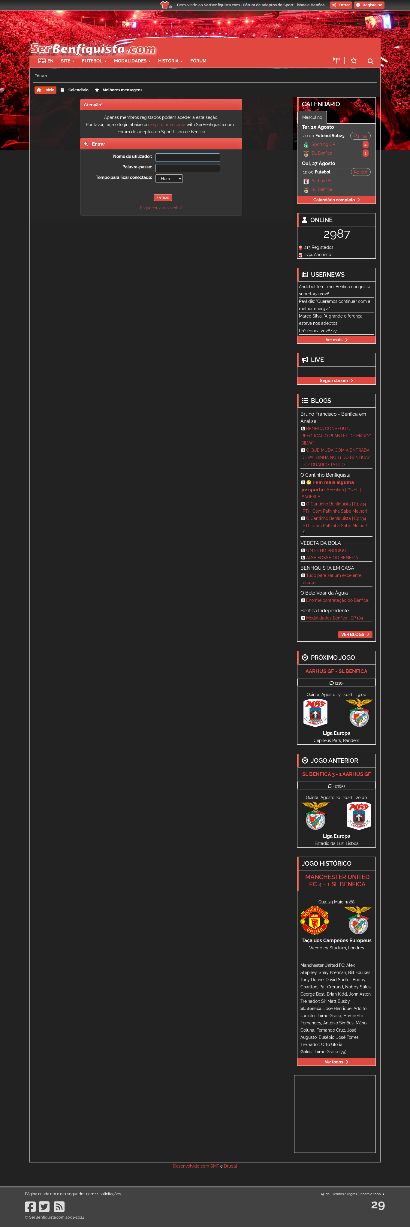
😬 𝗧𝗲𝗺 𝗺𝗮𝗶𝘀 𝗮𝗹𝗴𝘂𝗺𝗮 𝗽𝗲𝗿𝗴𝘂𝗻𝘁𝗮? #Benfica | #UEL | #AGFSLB (331, 489)
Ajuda (325, 1194)
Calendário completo (334, 199)
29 (378, 1204)
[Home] (92, 40)
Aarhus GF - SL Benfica (336, 671)
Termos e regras (344, 1194)
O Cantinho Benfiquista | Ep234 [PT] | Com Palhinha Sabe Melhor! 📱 (334, 525)
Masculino (312, 117)
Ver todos (334, 1062)
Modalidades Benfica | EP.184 (334, 618)
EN (50, 61)
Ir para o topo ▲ (372, 1194)
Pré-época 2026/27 (318, 330)
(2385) (339, 786)
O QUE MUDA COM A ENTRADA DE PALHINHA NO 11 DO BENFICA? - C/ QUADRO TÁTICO (335, 457)
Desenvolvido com (191, 1166)
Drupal (230, 1166)
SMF (214, 1166)
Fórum (198, 61)
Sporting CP (323, 144)
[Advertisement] (226, 47)
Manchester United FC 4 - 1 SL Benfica (337, 880)
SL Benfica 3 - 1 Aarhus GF (336, 774)
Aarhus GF (322, 180)
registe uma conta (167, 124)
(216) (339, 683)
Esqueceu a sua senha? (161, 208)
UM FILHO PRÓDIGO (326, 550)
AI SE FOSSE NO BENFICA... (333, 557)
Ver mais (334, 339)
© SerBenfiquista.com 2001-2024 (54, 1217)
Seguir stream (334, 380)
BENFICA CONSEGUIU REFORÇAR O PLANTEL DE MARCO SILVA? (336, 435)
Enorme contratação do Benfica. (337, 600)
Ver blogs (352, 634)
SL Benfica (322, 153)
